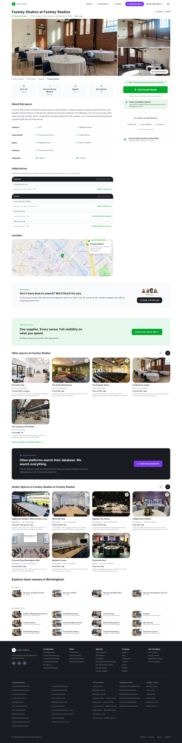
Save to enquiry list (146, 129)
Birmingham (31, 79)
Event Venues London (19, 710)
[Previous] (160, 353)
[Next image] (46, 370)
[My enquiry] (168, 4)
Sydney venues (151, 706)
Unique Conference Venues (21, 690)
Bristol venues (111, 698)
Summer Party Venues (19, 694)
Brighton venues (111, 706)
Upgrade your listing (155, 658)
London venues (97, 686)
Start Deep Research (149, 464)
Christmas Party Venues (59, 690)
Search (119, 4)
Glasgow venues (108, 702)
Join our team (153, 652)
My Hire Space (155, 4)
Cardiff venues (97, 710)
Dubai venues (150, 694)
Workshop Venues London (60, 722)
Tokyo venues (150, 698)
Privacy (151, 737)
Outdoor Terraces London (20, 726)
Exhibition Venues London (20, 718)
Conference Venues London (21, 686)
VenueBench (126, 658)
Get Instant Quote (147, 89)
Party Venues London (59, 694)
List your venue (101, 668)
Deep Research (136, 4)
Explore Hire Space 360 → (147, 332)
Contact (125, 668)
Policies (124, 671)
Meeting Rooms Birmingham (128, 706)
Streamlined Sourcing (51, 655)
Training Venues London (20, 706)
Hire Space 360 (48, 652)
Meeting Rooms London (59, 702)
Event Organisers (76, 655)
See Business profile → (103, 179)
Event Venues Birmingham (128, 702)
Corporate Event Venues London (62, 710)
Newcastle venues (110, 710)
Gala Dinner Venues (18, 714)
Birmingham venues (98, 694)
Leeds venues (96, 702)
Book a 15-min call (151, 300)
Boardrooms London (58, 706)
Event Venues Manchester (127, 690)
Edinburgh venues (98, 698)
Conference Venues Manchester (129, 686)
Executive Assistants (77, 658)
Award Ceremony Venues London (62, 714)
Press (124, 665)
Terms (159, 737)
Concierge (99, 658)
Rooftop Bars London (59, 698)
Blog (123, 655)
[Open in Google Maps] (62, 257)
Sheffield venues (109, 718)
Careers (125, 662)
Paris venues (150, 690)
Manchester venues (98, 690)
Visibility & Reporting (50, 662)
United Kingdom (18, 79)
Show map (78, 16)
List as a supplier (101, 671)
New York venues (151, 686)
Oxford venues (97, 718)
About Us (125, 652)
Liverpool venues (98, 706)
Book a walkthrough (50, 668)
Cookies (167, 737)
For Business (103, 4)
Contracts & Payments (51, 658)
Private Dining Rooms (19, 698)
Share (160, 12)
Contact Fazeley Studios (147, 118)
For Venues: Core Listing (104, 665)
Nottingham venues (98, 714)
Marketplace (100, 655)
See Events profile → (104, 196)
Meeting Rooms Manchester (128, 694)
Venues (89, 4)
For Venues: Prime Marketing (106, 662)
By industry (47, 665)
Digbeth (42, 79)
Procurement (74, 652)
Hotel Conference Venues (60, 686)
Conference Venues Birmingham (129, 698)
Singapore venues (152, 702)
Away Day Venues (17, 702)
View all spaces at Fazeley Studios (26, 442)
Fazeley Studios (20, 16)
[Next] (167, 353)
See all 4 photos (160, 72)
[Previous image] (14, 370)
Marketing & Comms (77, 662)
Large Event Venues (58, 718)
